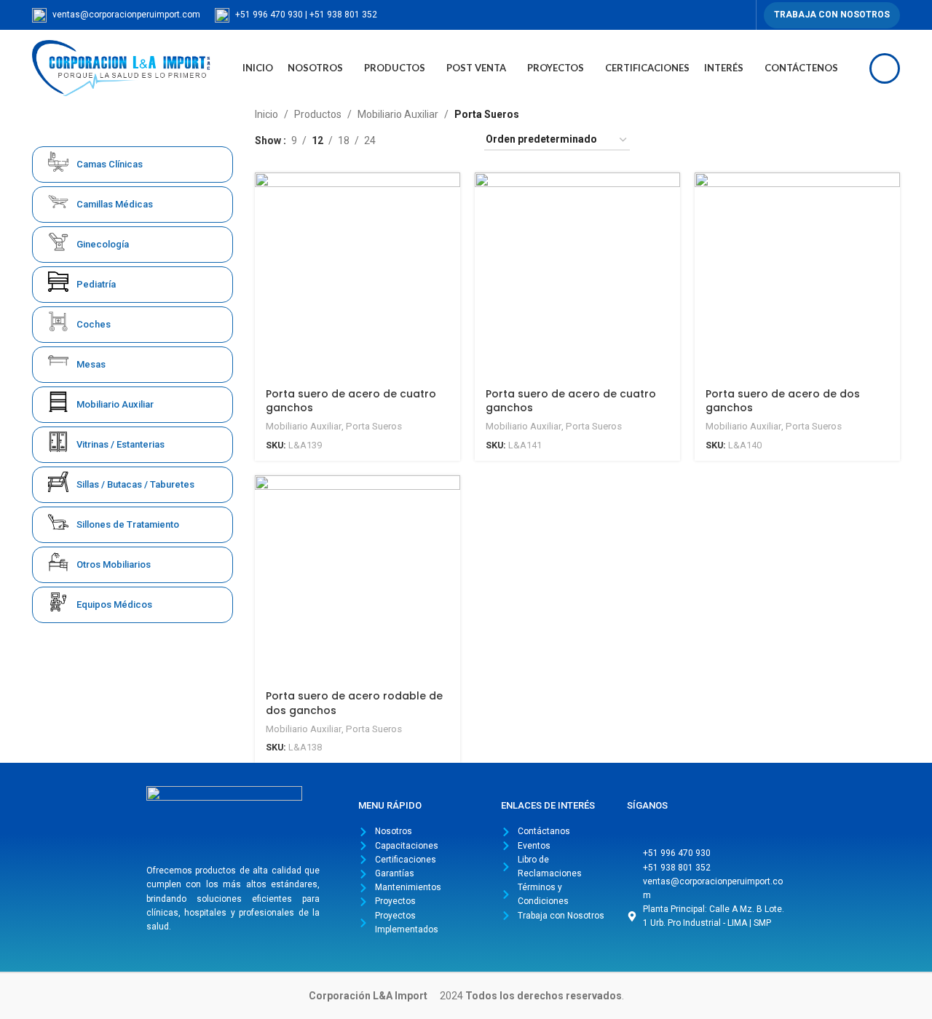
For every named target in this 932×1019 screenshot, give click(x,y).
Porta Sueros (374, 426)
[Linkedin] (735, 825)
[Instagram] (673, 825)
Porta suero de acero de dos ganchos (783, 401)
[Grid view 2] (409, 140)
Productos (317, 114)
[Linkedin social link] (740, 15)
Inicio (266, 114)
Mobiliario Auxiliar (398, 114)
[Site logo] (121, 67)
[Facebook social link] (690, 15)
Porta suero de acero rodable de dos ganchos (354, 703)
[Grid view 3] (432, 140)
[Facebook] (641, 825)
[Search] (884, 68)
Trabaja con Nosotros (832, 14)
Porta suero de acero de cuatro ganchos (351, 401)
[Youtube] (704, 825)
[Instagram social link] (706, 15)
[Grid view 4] (455, 140)
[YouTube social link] (723, 15)
